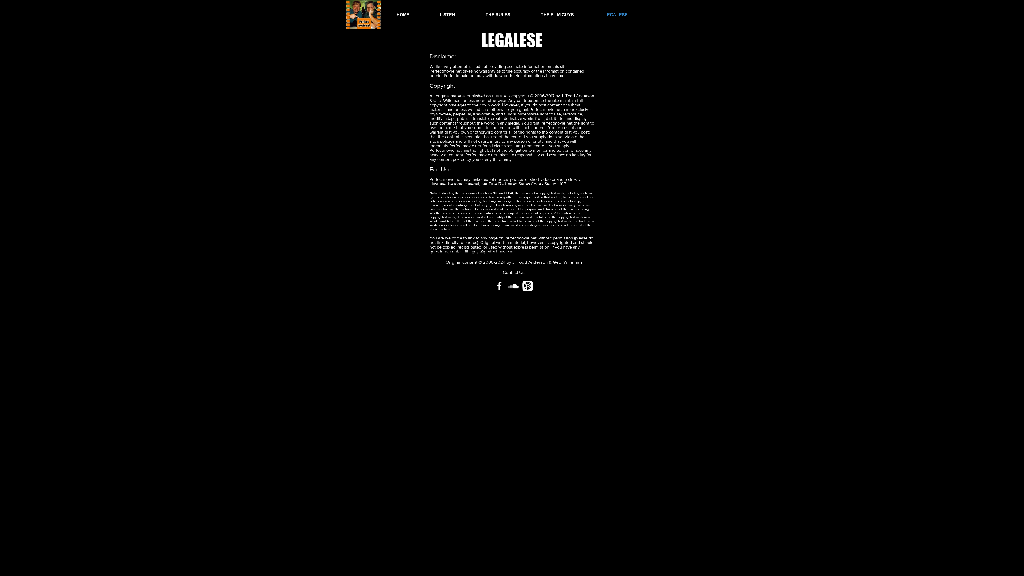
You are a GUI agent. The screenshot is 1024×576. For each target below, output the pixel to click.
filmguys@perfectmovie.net (490, 251)
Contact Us (514, 272)
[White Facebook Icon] (499, 286)
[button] (447, 14)
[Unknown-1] (527, 286)
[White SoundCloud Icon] (513, 286)
